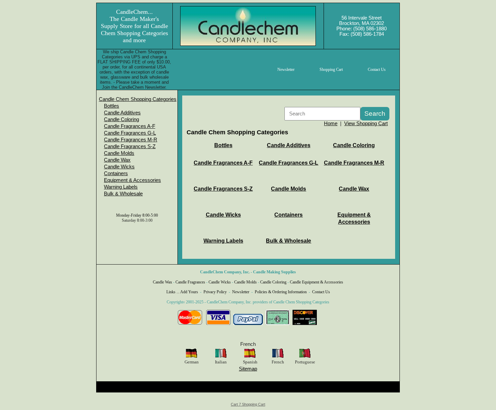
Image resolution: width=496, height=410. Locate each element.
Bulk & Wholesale (123, 193)
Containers (116, 173)
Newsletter (240, 292)
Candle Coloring (121, 119)
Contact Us (321, 292)
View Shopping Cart (366, 123)
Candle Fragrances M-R (130, 139)
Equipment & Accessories (132, 180)
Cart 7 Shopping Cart (248, 404)
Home (330, 123)
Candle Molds (119, 153)
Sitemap (248, 369)
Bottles (111, 106)
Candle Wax (117, 160)
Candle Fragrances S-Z (130, 146)
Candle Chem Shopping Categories (137, 99)
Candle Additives (122, 112)
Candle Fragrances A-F (129, 126)
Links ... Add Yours (182, 292)
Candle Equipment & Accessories (316, 282)
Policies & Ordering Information (281, 292)
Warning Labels (121, 187)
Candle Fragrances (190, 282)
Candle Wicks (119, 166)
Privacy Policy (215, 292)
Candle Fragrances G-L (130, 133)
